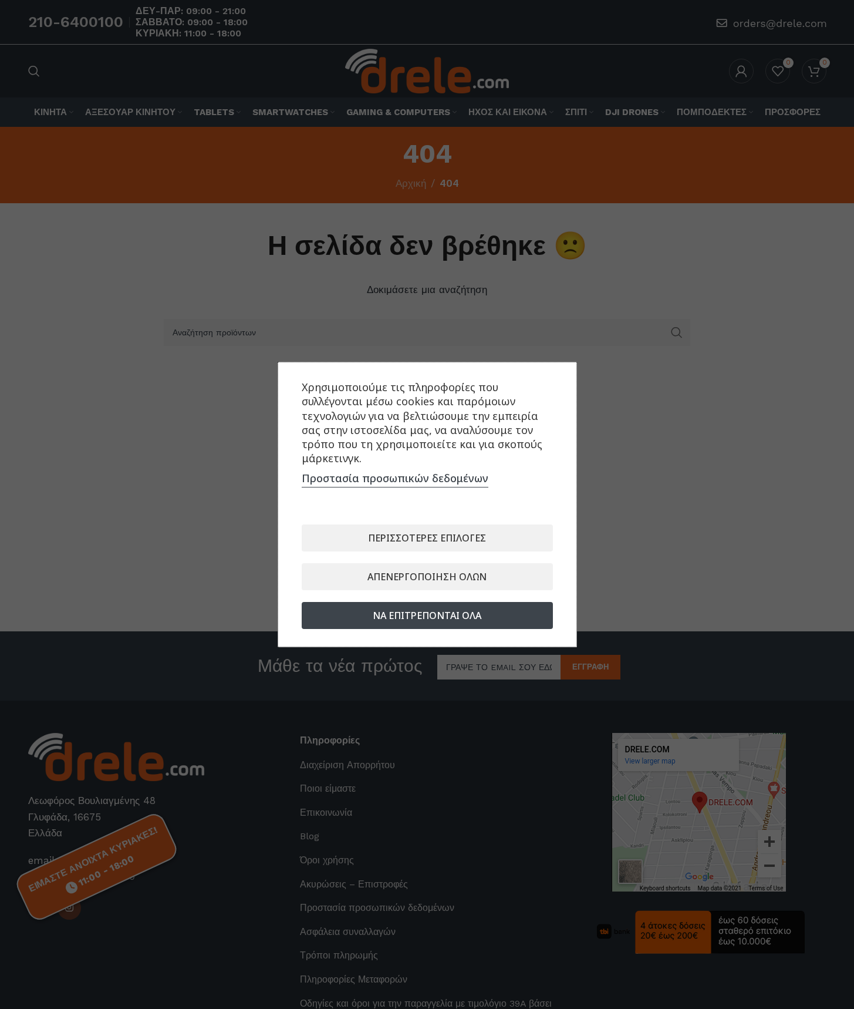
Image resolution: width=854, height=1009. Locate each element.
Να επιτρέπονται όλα (427, 615)
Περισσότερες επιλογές (427, 538)
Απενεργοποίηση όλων (427, 576)
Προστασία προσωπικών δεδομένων (395, 478)
